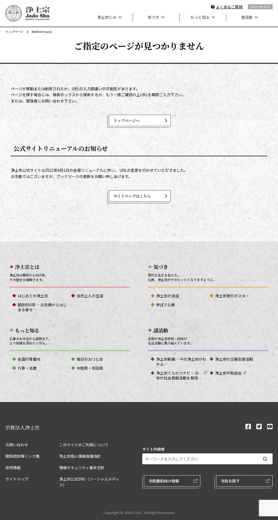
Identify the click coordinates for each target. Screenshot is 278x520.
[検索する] (265, 459)
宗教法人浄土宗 (22, 427)
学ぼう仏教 (165, 304)
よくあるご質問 (229, 7)
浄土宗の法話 (167, 295)
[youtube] (270, 427)
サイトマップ (16, 479)
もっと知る (200, 17)
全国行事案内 (29, 359)
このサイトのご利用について (84, 444)
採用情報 (13, 467)
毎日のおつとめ (90, 359)
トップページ (14, 31)
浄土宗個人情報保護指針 (80, 456)
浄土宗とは (106, 17)
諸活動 (246, 17)
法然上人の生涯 (90, 295)
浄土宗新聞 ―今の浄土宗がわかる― (181, 361)
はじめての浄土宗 (33, 295)
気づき (153, 17)
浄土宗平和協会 (228, 372)
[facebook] (248, 427)
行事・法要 (27, 368)
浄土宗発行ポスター (232, 295)
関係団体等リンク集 (22, 456)
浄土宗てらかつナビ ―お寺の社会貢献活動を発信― (179, 375)
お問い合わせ (16, 444)
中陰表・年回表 (90, 368)
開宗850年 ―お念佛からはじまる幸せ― (42, 307)
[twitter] (259, 427)
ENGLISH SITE (260, 6)
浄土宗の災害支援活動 (234, 359)
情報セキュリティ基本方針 (82, 467)
